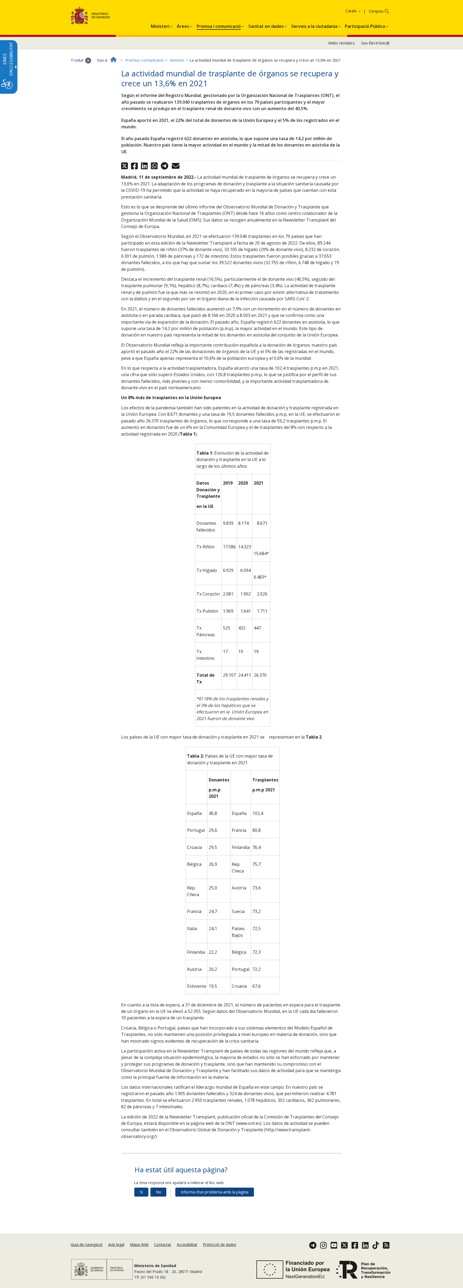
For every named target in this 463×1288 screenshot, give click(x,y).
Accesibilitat (187, 1244)
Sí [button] (141, 1192)
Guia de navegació (87, 1244)
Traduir (78, 60)
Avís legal (116, 1244)
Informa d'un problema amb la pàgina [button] (214, 1192)
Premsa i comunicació (144, 60)
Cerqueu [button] (376, 11)
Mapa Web (139, 1244)
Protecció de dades (219, 1244)
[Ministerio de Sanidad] (90, 16)
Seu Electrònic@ (375, 43)
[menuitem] (160, 25)
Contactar (162, 1244)
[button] (342, 11)
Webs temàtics (341, 43)
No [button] (158, 1192)
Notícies (177, 60)
